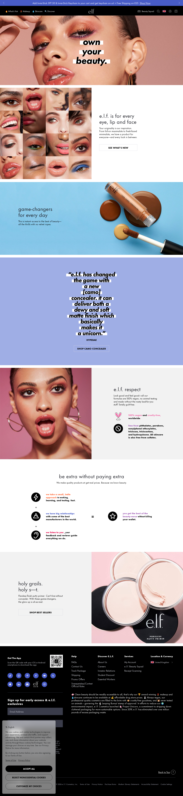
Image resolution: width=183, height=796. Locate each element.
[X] (53, 675)
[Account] (170, 11)
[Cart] (176, 11)
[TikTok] (10, 675)
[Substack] (27, 684)
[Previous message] (3, 3)
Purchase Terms (110, 784)
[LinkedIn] (18, 684)
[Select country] (164, 11)
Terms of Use (85, 784)
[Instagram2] (44, 684)
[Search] (158, 11)
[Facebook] (36, 675)
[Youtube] (44, 675)
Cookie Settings (166, 784)
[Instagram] (18, 675)
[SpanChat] (10, 684)
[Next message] (179, 3)
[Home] (91, 11)
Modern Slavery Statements (128, 784)
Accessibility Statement (149, 784)
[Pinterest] (27, 675)
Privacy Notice (97, 784)
